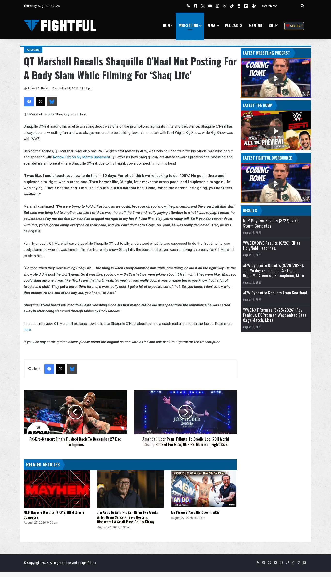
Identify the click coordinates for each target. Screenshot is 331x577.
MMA (211, 25)
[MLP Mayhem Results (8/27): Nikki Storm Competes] (57, 488)
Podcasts (233, 25)
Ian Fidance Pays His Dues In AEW (195, 512)
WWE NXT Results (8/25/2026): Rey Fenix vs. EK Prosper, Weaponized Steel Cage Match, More (275, 315)
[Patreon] (294, 25)
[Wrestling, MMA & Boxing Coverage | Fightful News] (60, 25)
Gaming (255, 25)
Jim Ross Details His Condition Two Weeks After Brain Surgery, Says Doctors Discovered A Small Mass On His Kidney (127, 517)
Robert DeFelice (38, 88)
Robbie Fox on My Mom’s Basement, (82, 157)
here (27, 329)
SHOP (273, 25)
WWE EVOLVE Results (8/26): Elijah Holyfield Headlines (271, 245)
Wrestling (188, 25)
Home (167, 25)
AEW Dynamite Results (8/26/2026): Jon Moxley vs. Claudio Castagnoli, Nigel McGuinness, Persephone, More (273, 270)
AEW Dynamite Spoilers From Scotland (275, 292)
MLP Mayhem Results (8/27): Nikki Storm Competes (54, 515)
